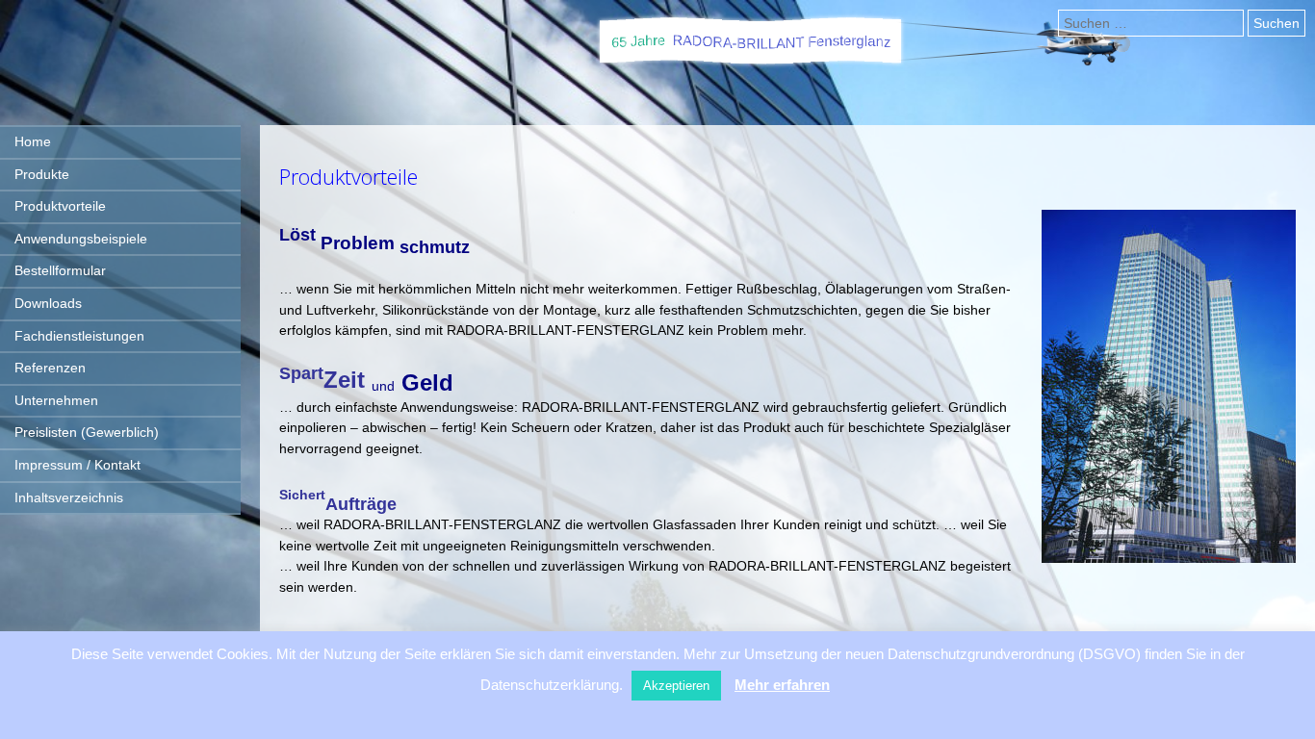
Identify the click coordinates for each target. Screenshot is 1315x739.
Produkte (41, 174)
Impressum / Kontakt (77, 464)
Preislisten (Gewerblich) (86, 432)
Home (32, 141)
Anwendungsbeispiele (80, 238)
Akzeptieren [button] (676, 685)
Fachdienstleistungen (79, 336)
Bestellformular (60, 270)
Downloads (48, 303)
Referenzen (50, 367)
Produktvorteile (60, 206)
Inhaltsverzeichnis (68, 497)
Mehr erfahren (782, 684)
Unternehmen (56, 400)
